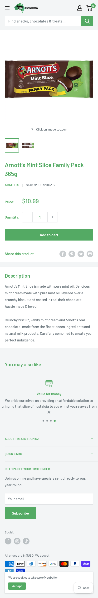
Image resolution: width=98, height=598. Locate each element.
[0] (89, 8)
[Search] (87, 21)
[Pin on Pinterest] (72, 253)
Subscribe (20, 513)
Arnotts (12, 185)
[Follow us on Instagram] (17, 541)
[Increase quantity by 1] (53, 217)
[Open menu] (7, 8)
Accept (17, 586)
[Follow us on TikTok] (26, 541)
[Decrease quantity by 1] (27, 217)
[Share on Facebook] (62, 253)
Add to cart (49, 234)
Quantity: (12, 217)
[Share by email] (90, 253)
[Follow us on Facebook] (8, 541)
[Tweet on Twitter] (81, 253)
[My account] (79, 8)
